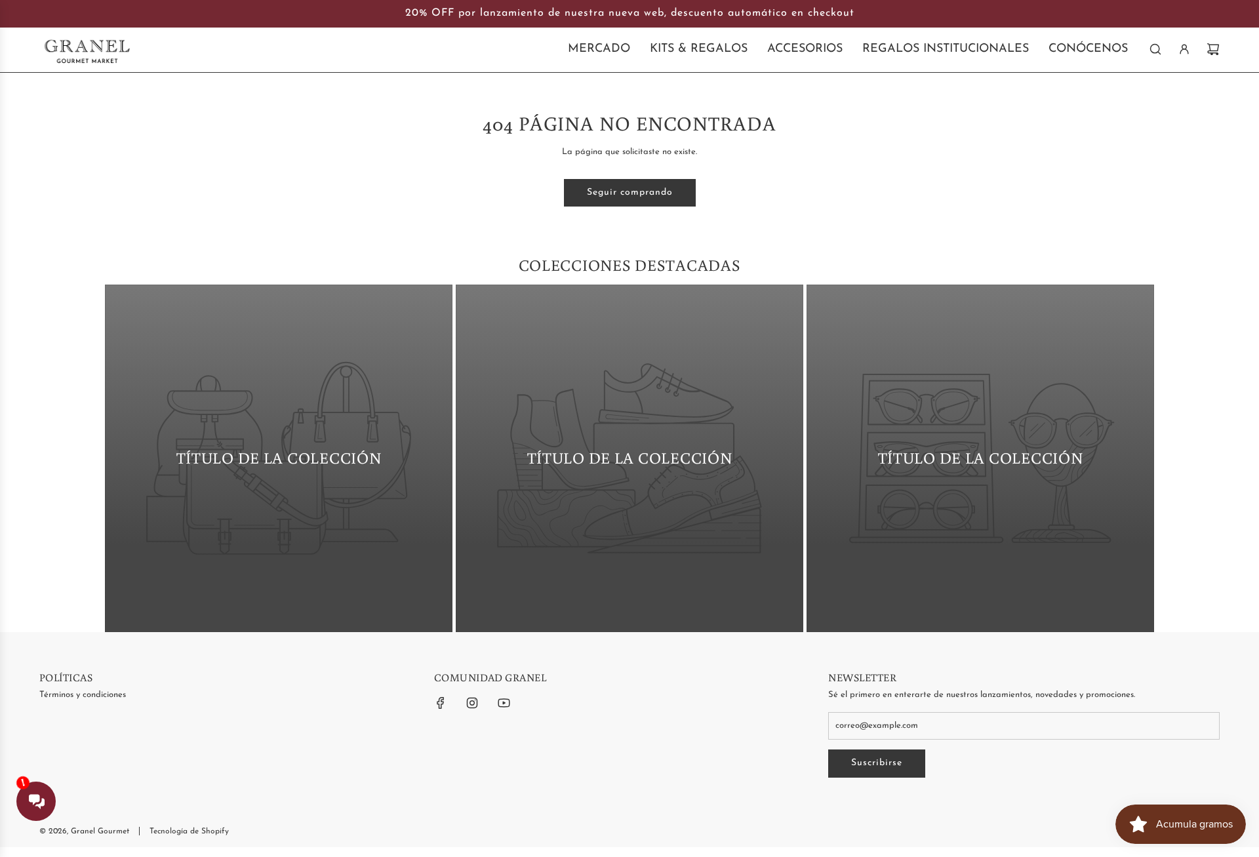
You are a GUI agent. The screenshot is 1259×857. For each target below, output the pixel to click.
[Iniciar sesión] (1184, 49)
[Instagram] (472, 702)
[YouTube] (503, 702)
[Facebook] (440, 702)
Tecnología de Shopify (189, 831)
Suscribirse (876, 763)
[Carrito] (1213, 49)
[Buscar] (1155, 49)
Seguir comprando (630, 192)
